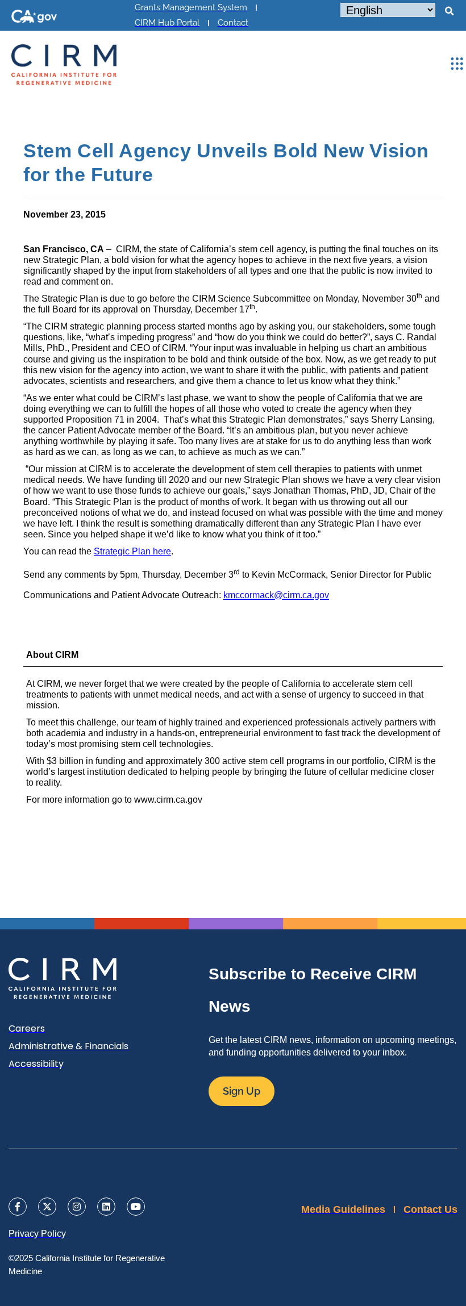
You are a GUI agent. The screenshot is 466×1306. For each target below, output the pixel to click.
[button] (449, 11)
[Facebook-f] (18, 1206)
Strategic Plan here (132, 551)
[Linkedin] (106, 1206)
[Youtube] (136, 1206)
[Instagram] (77, 1206)
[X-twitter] (47, 1206)
